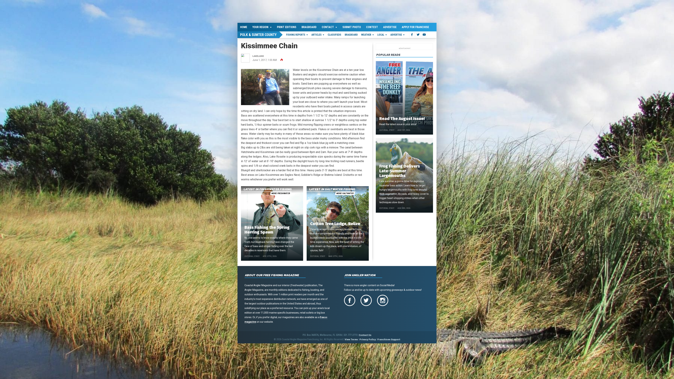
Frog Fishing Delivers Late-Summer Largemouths (399, 170)
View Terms (351, 339)
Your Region (260, 26)
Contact (328, 26)
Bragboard (309, 26)
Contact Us (365, 334)
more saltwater (345, 193)
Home (243, 26)
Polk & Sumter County (258, 34)
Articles (316, 34)
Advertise (390, 26)
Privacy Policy (367, 339)
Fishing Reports (295, 34)
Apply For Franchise (415, 26)
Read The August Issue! (402, 117)
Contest (372, 26)
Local (380, 34)
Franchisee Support (388, 339)
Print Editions (286, 26)
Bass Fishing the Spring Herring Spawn (267, 229)
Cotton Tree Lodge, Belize (335, 223)
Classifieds (334, 34)
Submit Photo (351, 26)
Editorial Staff (252, 256)
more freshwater (280, 193)
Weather (366, 34)
